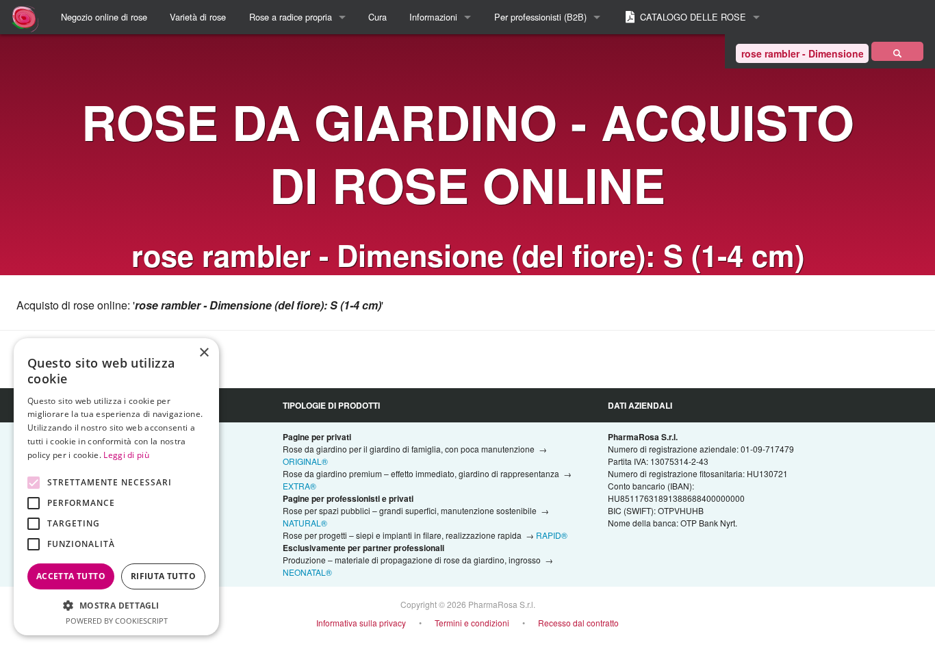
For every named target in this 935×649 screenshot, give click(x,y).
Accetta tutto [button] (70, 576)
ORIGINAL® (305, 461)
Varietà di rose (198, 16)
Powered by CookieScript (117, 620)
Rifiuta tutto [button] (163, 576)
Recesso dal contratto (578, 622)
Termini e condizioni (472, 622)
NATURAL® (305, 523)
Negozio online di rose (104, 16)
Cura (377, 16)
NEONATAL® (307, 572)
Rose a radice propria (290, 16)
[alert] (116, 486)
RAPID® (551, 535)
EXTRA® (299, 486)
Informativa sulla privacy (361, 622)
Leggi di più (126, 455)
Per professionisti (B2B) (540, 16)
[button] (116, 605)
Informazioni (433, 16)
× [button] (203, 353)
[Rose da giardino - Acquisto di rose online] (897, 51)
